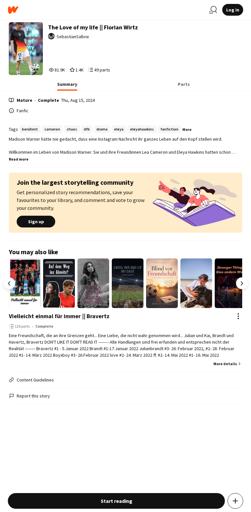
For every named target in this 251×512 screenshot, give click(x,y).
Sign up (36, 222)
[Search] (213, 10)
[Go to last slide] (9, 283)
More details (225, 363)
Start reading (116, 501)
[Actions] (238, 316)
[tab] (67, 86)
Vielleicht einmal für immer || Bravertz (59, 316)
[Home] (106, 10)
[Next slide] (242, 283)
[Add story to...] (235, 501)
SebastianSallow (73, 36)
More (187, 129)
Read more (18, 159)
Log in (232, 10)
